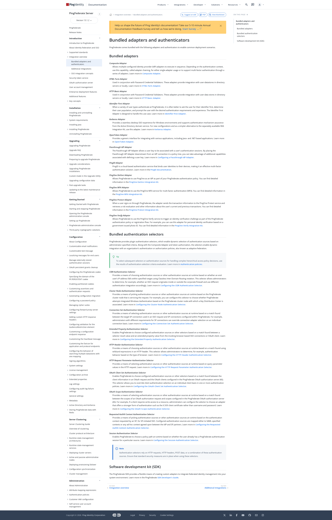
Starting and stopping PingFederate (84, 209)
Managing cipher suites (79, 305)
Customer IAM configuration (81, 499)
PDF (204, 14)
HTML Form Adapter (151, 86)
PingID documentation (161, 169)
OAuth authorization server (81, 82)
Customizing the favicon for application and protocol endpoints (84, 344)
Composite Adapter (151, 73)
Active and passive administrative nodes (83, 458)
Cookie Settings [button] (167, 515)
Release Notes (75, 32)
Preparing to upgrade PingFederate (84, 159)
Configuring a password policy (82, 300)
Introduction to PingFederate (81, 43)
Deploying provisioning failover (82, 464)
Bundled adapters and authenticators (81, 62)
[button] (260, 4)
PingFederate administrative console (85, 225)
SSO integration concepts (82, 73)
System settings (76, 365)
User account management (81, 87)
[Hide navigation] (99, 14)
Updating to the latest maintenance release (84, 191)
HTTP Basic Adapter (151, 98)
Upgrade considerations (79, 164)
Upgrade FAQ (75, 150)
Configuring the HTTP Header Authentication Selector (186, 355)
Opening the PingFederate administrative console (80, 214)
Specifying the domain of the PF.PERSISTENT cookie (81, 277)
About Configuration (78, 241)
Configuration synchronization (82, 469)
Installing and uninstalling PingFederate (80, 114)
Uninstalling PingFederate (80, 134)
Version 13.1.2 (83, 20)
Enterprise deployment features (83, 92)
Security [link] (152, 515)
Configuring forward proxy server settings (83, 311)
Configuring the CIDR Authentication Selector (181, 285)
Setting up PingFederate (79, 220)
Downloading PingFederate (81, 155)
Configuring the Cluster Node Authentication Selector (160, 304)
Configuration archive (78, 375)
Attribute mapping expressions (82, 490)
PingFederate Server (81, 13)
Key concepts (75, 101)
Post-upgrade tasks (77, 185)
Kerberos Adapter (162, 129)
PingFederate (75, 28)
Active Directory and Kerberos (82, 405)
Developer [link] (200, 4)
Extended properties (78, 379)
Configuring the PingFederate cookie (85, 272)
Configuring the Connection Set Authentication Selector (167, 323)
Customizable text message (81, 251)
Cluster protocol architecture (81, 433)
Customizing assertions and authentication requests (81, 290)
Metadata (73, 400)
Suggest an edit (190, 14)
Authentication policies (79, 494)
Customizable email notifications (83, 246)
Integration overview (78, 57)
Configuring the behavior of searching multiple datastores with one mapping (84, 354)
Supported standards (78, 52)
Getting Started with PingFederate (84, 204)
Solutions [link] (217, 4)
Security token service (78, 78)
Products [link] (163, 4)
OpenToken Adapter (124, 141)
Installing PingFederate (79, 129)
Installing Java (75, 124)
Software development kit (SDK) (250, 41)
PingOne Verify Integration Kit (189, 225)
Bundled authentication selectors (247, 34)
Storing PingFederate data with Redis (82, 411)
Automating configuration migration (84, 296)
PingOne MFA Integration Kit (129, 194)
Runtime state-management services (81, 446)
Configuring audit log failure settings (81, 390)
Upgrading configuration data (82, 180)
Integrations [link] (181, 4)
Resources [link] (234, 4)
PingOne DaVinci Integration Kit (143, 182)
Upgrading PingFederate (79, 145)
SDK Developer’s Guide (167, 477)
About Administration (78, 485)
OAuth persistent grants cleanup (83, 267)
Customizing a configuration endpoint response (81, 333)
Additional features (77, 96)
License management (78, 370)
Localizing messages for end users (84, 255)
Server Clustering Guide (79, 424)
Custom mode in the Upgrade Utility (85, 176)
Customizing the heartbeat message (85, 339)
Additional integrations (81, 69)
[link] (75, 4)
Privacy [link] (142, 515)
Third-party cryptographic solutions (84, 230)
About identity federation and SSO (84, 47)
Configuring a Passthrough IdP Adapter (176, 157)
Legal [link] (132, 515)
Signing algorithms (77, 361)
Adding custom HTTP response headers (82, 318)
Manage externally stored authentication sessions (80, 261)
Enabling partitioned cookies (81, 284)
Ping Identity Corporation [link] (93, 515)
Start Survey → (190, 28)
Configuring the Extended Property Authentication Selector (147, 339)
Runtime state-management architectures (81, 439)
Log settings (74, 384)
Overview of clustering (79, 428)
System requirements (78, 120)
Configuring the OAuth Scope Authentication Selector (145, 408)
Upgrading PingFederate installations (79, 170)
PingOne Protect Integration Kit (143, 210)
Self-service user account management (80, 505)
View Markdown (218, 14)
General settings (76, 396)
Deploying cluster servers (80, 452)
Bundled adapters (245, 28)
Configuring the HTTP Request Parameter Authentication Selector (181, 367)
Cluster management (78, 474)
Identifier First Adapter (175, 113)
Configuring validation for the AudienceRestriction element (82, 325)
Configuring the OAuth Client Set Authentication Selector (159, 386)
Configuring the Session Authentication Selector (175, 440)
